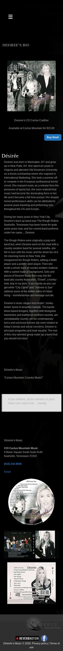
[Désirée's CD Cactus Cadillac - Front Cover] (31, 85)
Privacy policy (40, 643)
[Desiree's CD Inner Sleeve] (31, 544)
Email (7, 471)
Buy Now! (53, 137)
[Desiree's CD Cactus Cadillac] (31, 502)
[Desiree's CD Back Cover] (31, 583)
